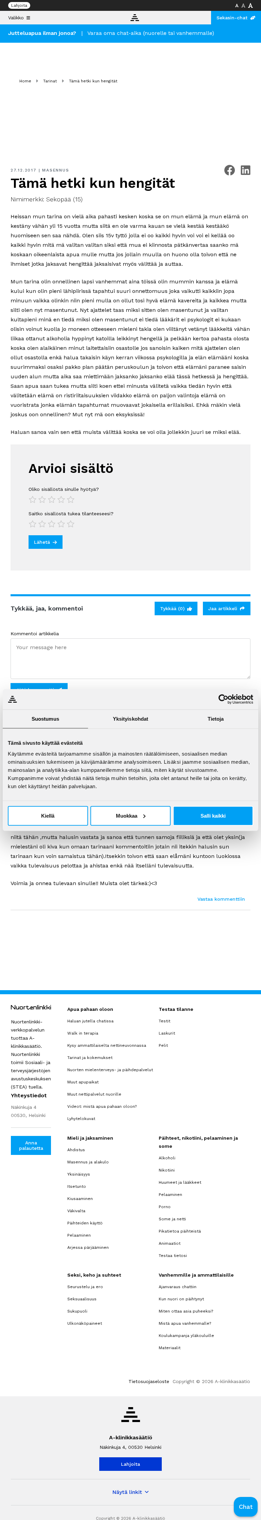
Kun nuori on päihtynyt (181, 1299)
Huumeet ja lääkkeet (180, 1182)
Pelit (163, 1045)
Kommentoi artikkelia (35, 633)
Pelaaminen (79, 1235)
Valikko (16, 17)
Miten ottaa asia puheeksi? (186, 1311)
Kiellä (47, 815)
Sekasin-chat (231, 17)
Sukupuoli (77, 1311)
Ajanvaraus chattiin (177, 1286)
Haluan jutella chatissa (90, 1021)
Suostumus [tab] (45, 719)
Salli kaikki (213, 815)
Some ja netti (172, 1219)
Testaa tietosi (173, 1255)
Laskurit (167, 1033)
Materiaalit (169, 1347)
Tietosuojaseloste (148, 1381)
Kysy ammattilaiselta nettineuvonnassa (106, 1045)
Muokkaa (126, 815)
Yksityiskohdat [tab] (130, 719)
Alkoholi (167, 1158)
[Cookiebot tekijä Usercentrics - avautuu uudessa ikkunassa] (223, 699)
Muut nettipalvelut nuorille (94, 1094)
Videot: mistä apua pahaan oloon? (102, 1106)
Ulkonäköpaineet (84, 1323)
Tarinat (50, 81)
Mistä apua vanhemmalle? (185, 1323)
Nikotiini (167, 1170)
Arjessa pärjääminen (88, 1247)
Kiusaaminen (80, 1198)
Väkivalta (76, 1210)
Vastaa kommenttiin (221, 899)
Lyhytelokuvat (81, 1118)
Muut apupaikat (83, 1082)
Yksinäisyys (78, 1174)
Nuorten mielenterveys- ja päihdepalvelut (110, 1069)
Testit (164, 1021)
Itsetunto (76, 1186)
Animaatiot (169, 1243)
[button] (246, 1507)
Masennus (55, 170)
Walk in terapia (82, 1033)
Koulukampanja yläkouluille (186, 1335)
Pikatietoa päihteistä (180, 1231)
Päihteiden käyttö (85, 1223)
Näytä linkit (127, 1492)
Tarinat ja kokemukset (89, 1057)
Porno (165, 1206)
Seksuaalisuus (82, 1299)
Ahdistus (76, 1149)
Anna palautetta (31, 1145)
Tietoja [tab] (216, 719)
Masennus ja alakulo (88, 1162)
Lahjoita (19, 5)
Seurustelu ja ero (85, 1286)
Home (25, 81)
